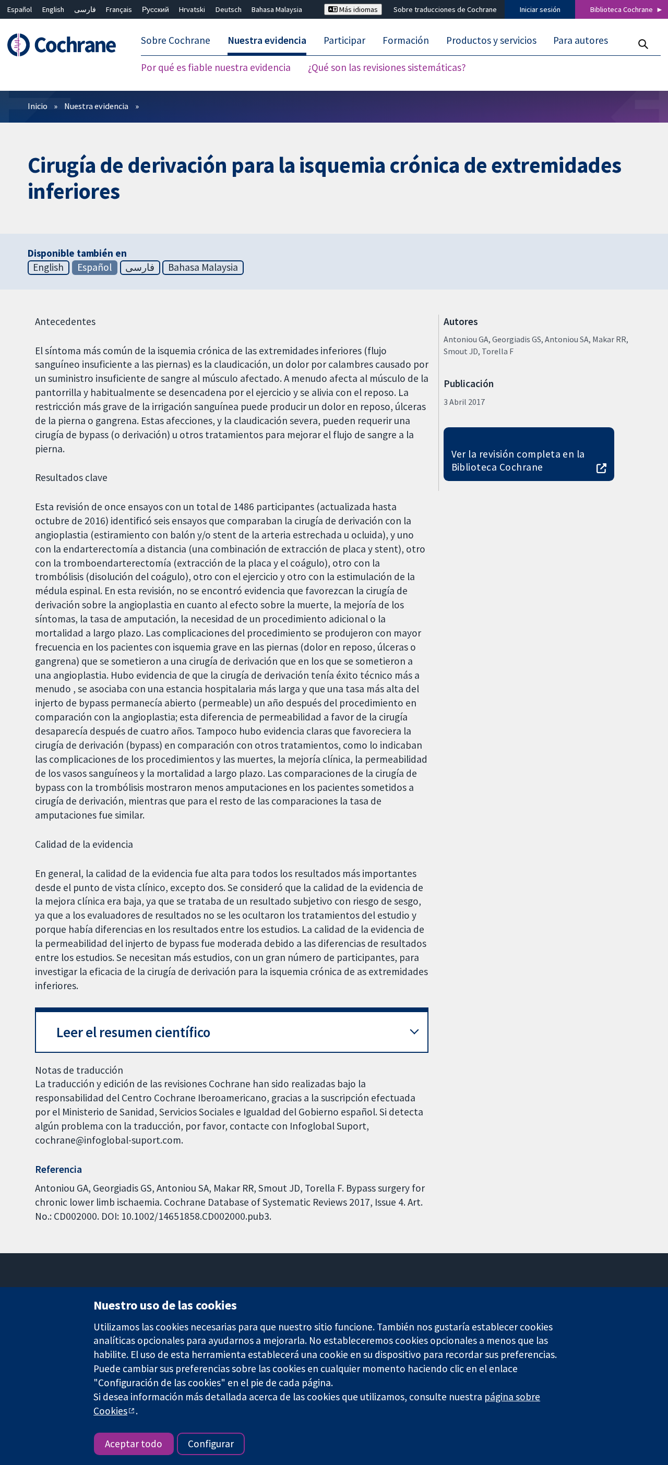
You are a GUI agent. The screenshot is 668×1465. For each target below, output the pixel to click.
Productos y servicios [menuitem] (491, 40)
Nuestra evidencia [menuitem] (267, 40)
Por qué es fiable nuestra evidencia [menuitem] (216, 68)
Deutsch (229, 9)
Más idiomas (358, 9)
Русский (155, 9)
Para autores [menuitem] (580, 40)
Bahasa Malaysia (277, 9)
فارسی (85, 9)
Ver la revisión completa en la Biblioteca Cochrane (518, 460)
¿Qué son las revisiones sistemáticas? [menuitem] (387, 68)
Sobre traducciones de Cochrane (445, 9)
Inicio (37, 106)
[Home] (66, 45)
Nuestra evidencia (96, 106)
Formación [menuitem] (406, 40)
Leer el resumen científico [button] (133, 1032)
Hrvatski (192, 9)
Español (19, 9)
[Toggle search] (643, 44)
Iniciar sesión (540, 9)
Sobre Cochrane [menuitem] (175, 40)
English (53, 9)
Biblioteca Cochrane (621, 9)
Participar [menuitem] (344, 40)
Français (119, 9)
